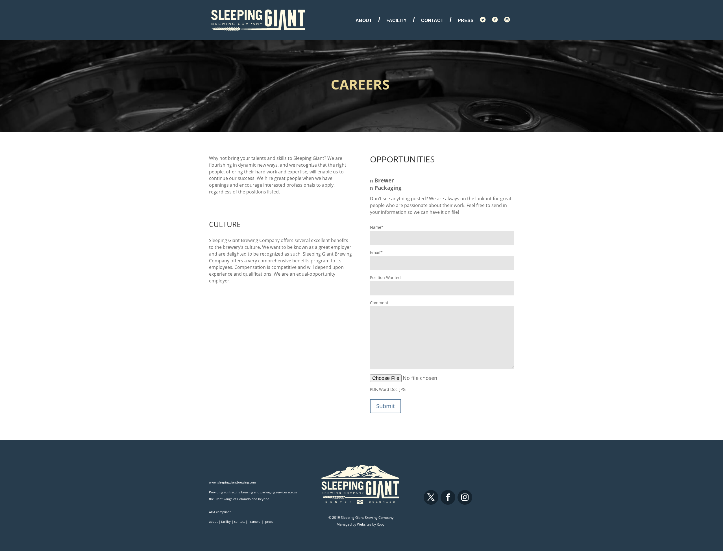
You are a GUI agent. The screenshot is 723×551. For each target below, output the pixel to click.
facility (226, 521)
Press (466, 21)
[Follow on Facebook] (448, 497)
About (364, 20)
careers (255, 521)
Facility (396, 20)
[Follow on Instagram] (465, 497)
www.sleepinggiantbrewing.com (232, 482)
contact (239, 521)
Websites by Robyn (371, 524)
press (269, 521)
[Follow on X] (431, 497)
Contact (432, 20)
